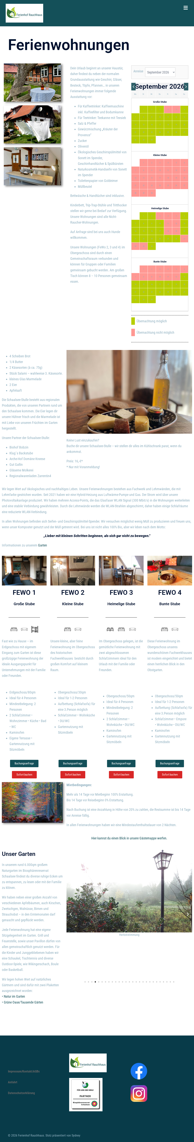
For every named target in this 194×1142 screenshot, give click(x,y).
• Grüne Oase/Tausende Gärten (22, 1002)
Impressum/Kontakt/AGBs (24, 1071)
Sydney (76, 1135)
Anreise (138, 71)
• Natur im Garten (13, 996)
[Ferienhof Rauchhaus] (24, 13)
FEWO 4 (169, 592)
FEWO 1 (24, 592)
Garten (42, 545)
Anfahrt (12, 1082)
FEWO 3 (121, 592)
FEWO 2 (72, 592)
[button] (70, 914)
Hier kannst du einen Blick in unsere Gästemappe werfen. (129, 838)
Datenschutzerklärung (21, 1093)
